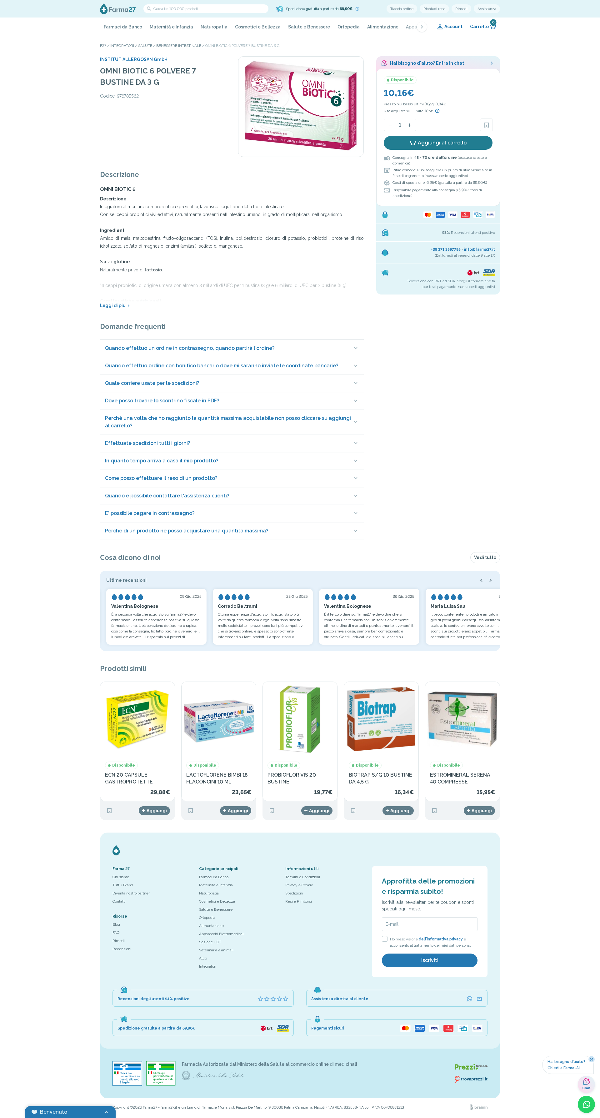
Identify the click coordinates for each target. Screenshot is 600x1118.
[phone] (469, 999)
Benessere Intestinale (178, 45)
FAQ (115, 932)
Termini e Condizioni (302, 877)
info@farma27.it (479, 249)
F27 (103, 45)
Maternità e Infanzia (171, 26)
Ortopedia (349, 26)
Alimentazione (382, 26)
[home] (118, 8)
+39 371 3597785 (446, 249)
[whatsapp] (586, 1104)
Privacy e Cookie (299, 885)
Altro (203, 958)
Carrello (482, 25)
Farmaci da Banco (123, 26)
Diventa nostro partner (131, 893)
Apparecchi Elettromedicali (221, 934)
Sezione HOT (210, 942)
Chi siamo (120, 877)
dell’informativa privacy (441, 939)
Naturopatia (214, 26)
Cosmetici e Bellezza (258, 26)
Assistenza (487, 9)
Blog (116, 924)
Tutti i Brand (122, 885)
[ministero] (127, 1073)
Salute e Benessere (309, 26)
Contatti (119, 901)
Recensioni (121, 949)
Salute (145, 45)
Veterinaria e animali (216, 950)
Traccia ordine (401, 9)
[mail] (479, 999)
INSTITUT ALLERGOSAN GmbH (134, 59)
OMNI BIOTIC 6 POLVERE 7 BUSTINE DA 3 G (242, 45)
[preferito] (486, 125)
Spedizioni (294, 893)
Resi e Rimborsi (298, 901)
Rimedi (461, 9)
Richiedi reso (434, 9)
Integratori (122, 45)
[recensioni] (273, 999)
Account (453, 26)
